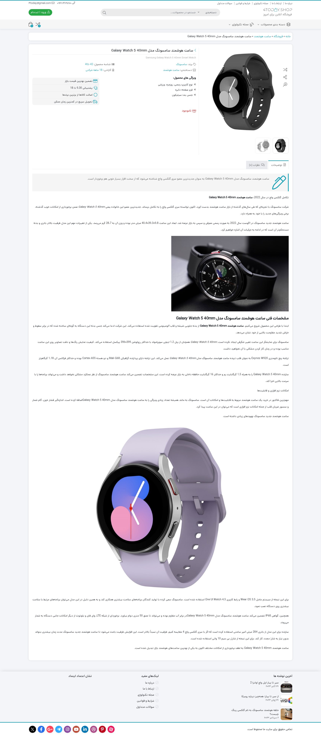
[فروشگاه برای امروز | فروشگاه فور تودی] (277, 12)
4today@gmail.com (40, 3)
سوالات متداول (224, 3)
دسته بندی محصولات (272, 24)
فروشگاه (278, 36)
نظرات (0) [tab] (255, 165)
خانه (288, 36)
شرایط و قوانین (243, 3)
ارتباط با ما (276, 3)
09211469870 (64, 3)
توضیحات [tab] (277, 165)
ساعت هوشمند (262, 36)
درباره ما (288, 3)
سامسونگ (181, 64)
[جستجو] (104, 12)
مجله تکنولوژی (261, 3)
